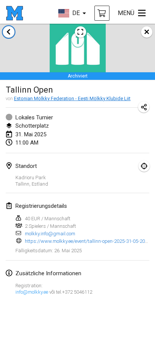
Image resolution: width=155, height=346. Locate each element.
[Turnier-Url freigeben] (143, 107)
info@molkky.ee (31, 292)
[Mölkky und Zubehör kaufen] (101, 13)
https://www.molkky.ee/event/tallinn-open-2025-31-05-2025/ (88, 241)
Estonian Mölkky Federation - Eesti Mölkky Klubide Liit (72, 98)
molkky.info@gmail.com (50, 233)
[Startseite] (14, 13)
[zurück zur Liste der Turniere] (8, 32)
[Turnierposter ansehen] (80, 32)
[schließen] (146, 32)
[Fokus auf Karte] (144, 166)
